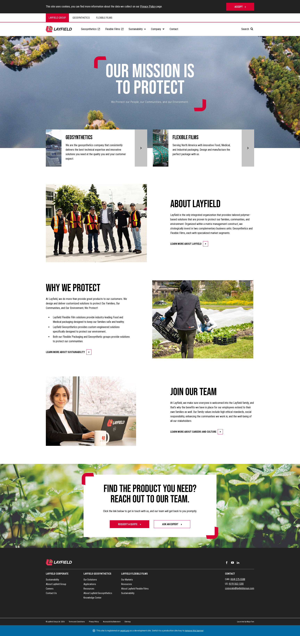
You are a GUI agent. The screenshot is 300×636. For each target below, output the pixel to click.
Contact (230, 573)
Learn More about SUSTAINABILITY (65, 352)
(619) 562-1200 (236, 583)
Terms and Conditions (77, 622)
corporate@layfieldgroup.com (239, 588)
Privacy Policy (148, 6)
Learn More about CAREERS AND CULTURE (193, 431)
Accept (239, 6)
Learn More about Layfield (186, 243)
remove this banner (194, 630)
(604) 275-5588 (237, 579)
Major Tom (250, 622)
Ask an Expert (170, 524)
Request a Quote (128, 524)
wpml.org (124, 630)
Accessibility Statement (111, 622)
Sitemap (128, 622)
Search (245, 29)
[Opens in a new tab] (226, 562)
